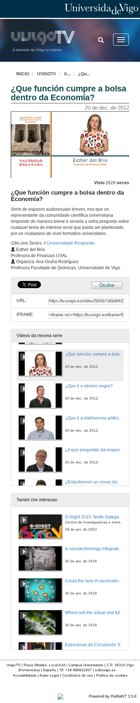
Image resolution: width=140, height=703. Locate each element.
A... (67, 73)
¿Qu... (84, 73)
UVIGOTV (46, 73)
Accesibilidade (25, 675)
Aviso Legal (49, 675)
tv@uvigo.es (105, 670)
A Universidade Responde (69, 243)
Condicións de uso (77, 675)
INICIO (22, 73)
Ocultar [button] (107, 285)
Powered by (112, 696)
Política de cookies (111, 675)
